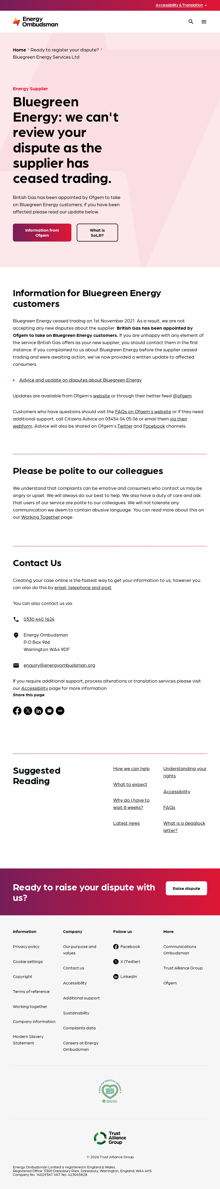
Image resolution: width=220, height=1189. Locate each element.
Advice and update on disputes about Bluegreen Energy (80, 380)
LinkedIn (128, 976)
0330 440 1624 (39, 619)
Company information (34, 1021)
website (101, 395)
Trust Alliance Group (183, 967)
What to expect (130, 784)
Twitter (125, 426)
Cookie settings (28, 961)
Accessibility (34, 688)
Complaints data (79, 1027)
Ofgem (170, 982)
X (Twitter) (130, 961)
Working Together (40, 517)
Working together (30, 1006)
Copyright (22, 976)
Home (19, 49)
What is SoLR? (97, 232)
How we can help (131, 768)
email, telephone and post (82, 587)
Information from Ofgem (42, 232)
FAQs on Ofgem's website (143, 411)
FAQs (169, 807)
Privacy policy (26, 946)
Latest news (126, 823)
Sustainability (76, 1012)
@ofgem (182, 395)
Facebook (154, 426)
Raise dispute (186, 888)
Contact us (73, 967)
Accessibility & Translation (179, 5)
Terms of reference (31, 991)
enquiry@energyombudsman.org (59, 665)
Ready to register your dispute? (65, 49)
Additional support (81, 997)
